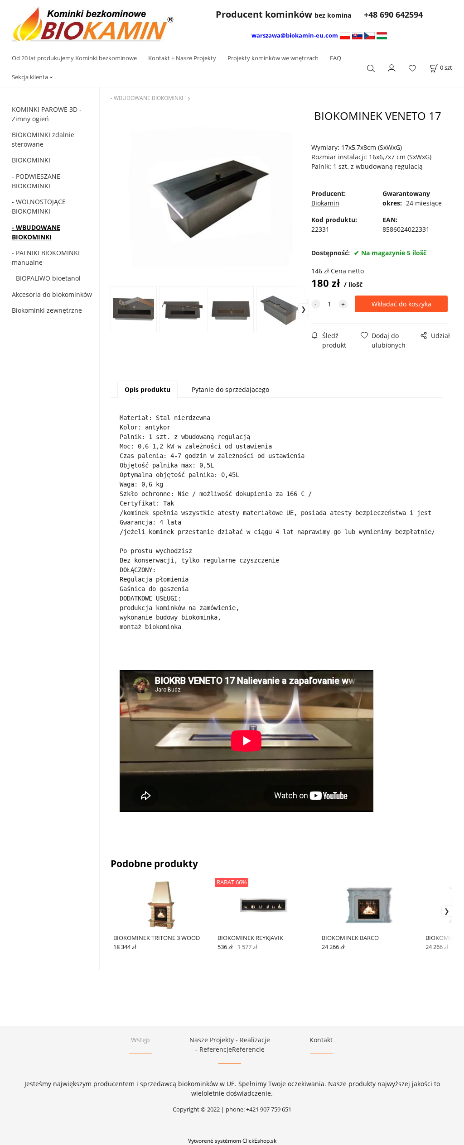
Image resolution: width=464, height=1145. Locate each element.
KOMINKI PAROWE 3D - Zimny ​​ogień (47, 114)
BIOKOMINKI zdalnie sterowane (43, 139)
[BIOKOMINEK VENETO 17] (210, 197)
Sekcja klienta (30, 77)
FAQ (335, 58)
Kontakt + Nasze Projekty (182, 58)
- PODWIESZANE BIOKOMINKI (36, 181)
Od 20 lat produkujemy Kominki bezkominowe (74, 58)
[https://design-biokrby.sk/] (357, 35)
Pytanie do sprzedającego (230, 389)
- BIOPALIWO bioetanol (46, 278)
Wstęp (140, 1039)
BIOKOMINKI (31, 160)
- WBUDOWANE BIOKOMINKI (36, 232)
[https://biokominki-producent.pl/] (345, 35)
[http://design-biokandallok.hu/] (382, 35)
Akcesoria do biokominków (52, 294)
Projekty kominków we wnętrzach (273, 58)
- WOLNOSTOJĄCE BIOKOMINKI (39, 206)
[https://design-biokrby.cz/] (369, 35)
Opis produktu (147, 389)
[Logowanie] (391, 67)
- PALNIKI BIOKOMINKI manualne (46, 257)
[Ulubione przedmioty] (412, 68)
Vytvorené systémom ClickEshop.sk (232, 1140)
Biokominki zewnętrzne (47, 310)
